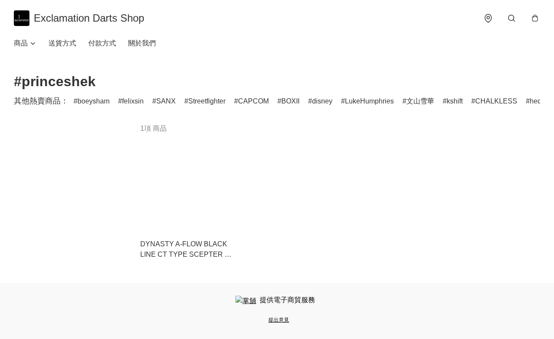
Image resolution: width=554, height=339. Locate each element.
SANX (166, 101)
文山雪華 (420, 101)
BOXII (290, 101)
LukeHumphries (369, 101)
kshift (455, 101)
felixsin (133, 101)
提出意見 (278, 320)
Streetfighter (206, 101)
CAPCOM (253, 101)
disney (322, 101)
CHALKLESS (496, 101)
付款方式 (102, 43)
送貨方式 (62, 43)
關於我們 (142, 43)
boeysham (93, 101)
